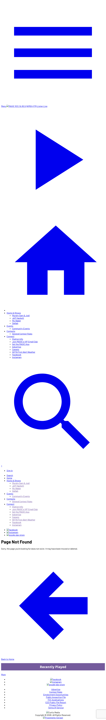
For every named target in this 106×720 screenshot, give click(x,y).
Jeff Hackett (18, 318)
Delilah (15, 323)
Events (10, 326)
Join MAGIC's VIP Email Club (25, 341)
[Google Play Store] (16, 535)
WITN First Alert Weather (23, 352)
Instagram (17, 357)
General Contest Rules (22, 333)
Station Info (17, 339)
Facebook (16, 354)
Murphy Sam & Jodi (21, 315)
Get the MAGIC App (20, 344)
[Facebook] (12, 529)
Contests (11, 331)
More (3, 674)
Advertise (16, 346)
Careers (15, 349)
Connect (10, 336)
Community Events (21, 328)
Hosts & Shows (14, 313)
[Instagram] (12, 532)
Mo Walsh (16, 320)
